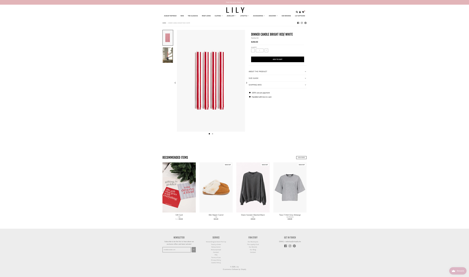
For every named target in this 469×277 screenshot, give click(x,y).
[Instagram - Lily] (302, 23)
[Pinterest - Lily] (305, 23)
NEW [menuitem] (182, 16)
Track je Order (216, 244)
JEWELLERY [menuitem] (230, 16)
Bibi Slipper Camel (216, 215)
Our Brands (253, 247)
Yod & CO (254, 38)
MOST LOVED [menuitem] (206, 16)
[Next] (246, 83)
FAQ (216, 255)
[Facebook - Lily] (298, 23)
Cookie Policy (216, 263)
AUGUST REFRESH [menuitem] (170, 16)
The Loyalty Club (253, 244)
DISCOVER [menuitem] (272, 16)
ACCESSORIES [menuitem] (258, 16)
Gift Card (179, 215)
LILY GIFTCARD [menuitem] (300, 16)
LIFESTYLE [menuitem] (243, 16)
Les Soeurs (289, 217)
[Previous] (175, 83)
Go (194, 249)
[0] (303, 12)
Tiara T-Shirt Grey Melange (290, 215)
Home (164, 23)
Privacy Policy (216, 260)
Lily (179, 217)
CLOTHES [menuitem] (218, 16)
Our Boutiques (253, 242)
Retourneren (216, 247)
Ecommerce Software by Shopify (234, 269)
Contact (216, 252)
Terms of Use (216, 257)
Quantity (254, 47)
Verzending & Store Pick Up (216, 242)
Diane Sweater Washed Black (253, 215)
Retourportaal (216, 250)
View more (301, 157)
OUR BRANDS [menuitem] (286, 16)
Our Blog (253, 250)
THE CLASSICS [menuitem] (193, 16)
